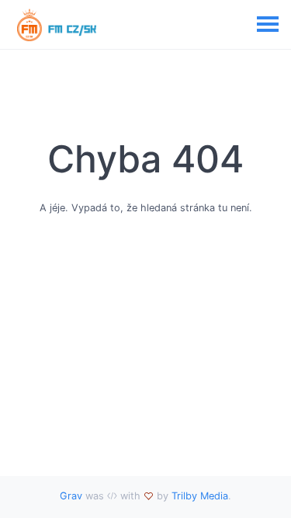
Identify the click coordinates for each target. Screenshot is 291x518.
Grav (71, 496)
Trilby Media (199, 496)
